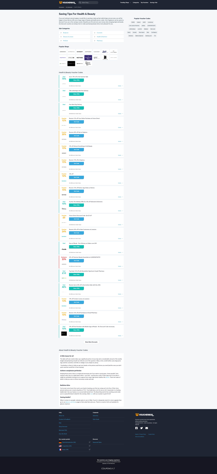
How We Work (63, 434)
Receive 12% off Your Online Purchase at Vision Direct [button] (84, 118)
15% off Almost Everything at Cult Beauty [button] (80, 146)
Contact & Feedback (64, 419)
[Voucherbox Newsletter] (146, 429)
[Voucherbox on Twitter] (141, 429)
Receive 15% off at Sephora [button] (77, 160)
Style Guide (96, 419)
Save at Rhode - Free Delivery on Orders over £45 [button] (83, 243)
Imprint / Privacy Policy (140, 434)
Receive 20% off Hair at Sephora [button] (78, 132)
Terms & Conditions (139, 436)
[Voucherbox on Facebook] (136, 429)
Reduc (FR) (65, 449)
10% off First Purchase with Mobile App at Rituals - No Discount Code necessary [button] (92, 326)
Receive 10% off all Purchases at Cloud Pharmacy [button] (83, 313)
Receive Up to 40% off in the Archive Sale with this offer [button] (85, 285)
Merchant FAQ (63, 430)
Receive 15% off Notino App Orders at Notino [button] (82, 188)
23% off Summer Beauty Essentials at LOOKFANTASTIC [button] (84, 257)
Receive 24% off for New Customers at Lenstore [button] (82, 229)
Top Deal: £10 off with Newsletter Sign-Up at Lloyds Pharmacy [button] (86, 271)
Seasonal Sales (97, 442)
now (91, 394)
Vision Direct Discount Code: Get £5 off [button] (80, 215)
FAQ (60, 423)
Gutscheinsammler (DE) (69, 442)
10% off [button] (71, 174)
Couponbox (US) (67, 446)
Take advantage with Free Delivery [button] (78, 90)
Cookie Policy (151, 434)
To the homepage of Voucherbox (67, 2)
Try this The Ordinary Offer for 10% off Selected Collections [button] (85, 201)
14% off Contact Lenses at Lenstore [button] (79, 299)
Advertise (95, 415)
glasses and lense (70, 402)
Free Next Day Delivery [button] (75, 104)
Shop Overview (63, 426)
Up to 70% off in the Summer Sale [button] (78, 77)
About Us (61, 415)
